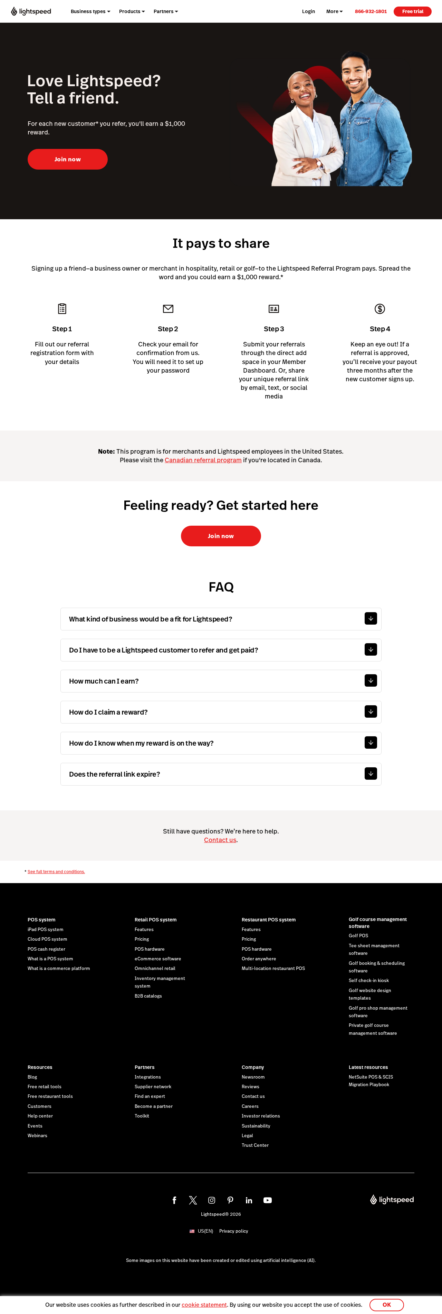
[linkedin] (249, 1200)
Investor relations (261, 1116)
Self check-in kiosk (369, 981)
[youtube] (267, 1200)
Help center (40, 1116)
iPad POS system (46, 930)
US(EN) (205, 1231)
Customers (39, 1106)
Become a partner (154, 1106)
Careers (250, 1106)
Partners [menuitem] (164, 11)
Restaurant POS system (269, 919)
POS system (42, 919)
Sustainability (256, 1126)
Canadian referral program (203, 460)
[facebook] (174, 1200)
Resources (40, 1067)
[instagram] (212, 1200)
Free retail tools (44, 1087)
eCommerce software (158, 959)
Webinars (37, 1136)
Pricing (142, 939)
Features (144, 930)
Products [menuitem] (130, 11)
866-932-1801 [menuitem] (371, 11)
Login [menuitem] (308, 11)
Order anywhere (259, 959)
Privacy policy (233, 1231)
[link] (371, 11)
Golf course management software (378, 923)
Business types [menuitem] (88, 11)
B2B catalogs (148, 996)
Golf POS (358, 936)
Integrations (148, 1077)
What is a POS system (50, 959)
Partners (145, 1067)
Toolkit (142, 1116)
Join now (68, 159)
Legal (247, 1136)
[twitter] (193, 1200)
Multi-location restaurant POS (273, 969)
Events (35, 1126)
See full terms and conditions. (56, 872)
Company (253, 1067)
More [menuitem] (332, 11)
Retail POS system (156, 919)
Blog (32, 1077)
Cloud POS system (47, 939)
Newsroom (253, 1077)
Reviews (250, 1087)
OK (387, 1305)
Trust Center (255, 1145)
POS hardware (150, 949)
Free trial (412, 11)
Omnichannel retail (155, 969)
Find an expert (150, 1096)
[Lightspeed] (30, 11)
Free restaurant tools (50, 1096)
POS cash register (46, 949)
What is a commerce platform (59, 969)
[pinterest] (230, 1200)
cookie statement (204, 1305)
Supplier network (153, 1087)
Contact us (220, 840)
